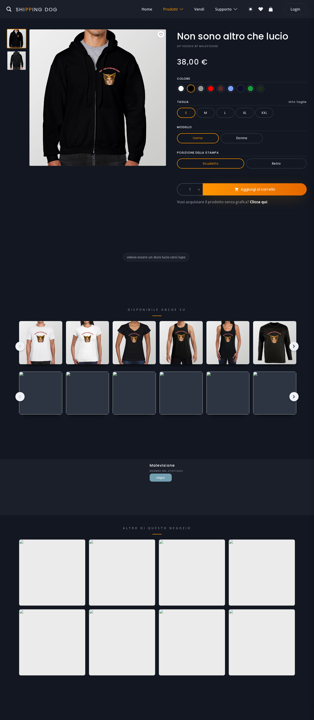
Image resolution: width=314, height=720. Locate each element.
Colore (183, 79)
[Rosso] (211, 89)
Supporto (223, 9)
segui (160, 477)
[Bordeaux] (221, 89)
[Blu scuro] (241, 89)
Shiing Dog (36, 9)
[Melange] (201, 89)
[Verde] (250, 89)
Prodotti (170, 9)
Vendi (199, 9)
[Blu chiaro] (231, 89)
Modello (184, 127)
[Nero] (191, 89)
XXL (264, 112)
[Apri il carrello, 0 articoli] (270, 9)
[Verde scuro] (260, 89)
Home (147, 9)
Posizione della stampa (198, 153)
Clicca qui (258, 201)
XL (245, 112)
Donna (241, 138)
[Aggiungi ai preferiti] (161, 34)
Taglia (242, 102)
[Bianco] (181, 89)
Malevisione (208, 46)
